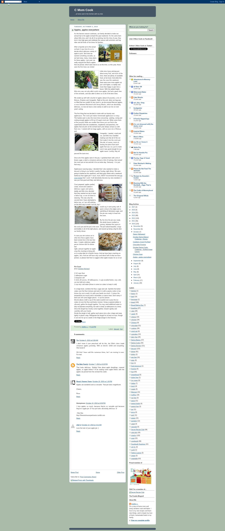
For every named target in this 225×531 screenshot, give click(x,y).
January (136, 283)
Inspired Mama (139, 131)
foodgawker (138, 108)
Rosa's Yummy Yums (84, 381)
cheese (133, 317)
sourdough (134, 441)
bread (133, 302)
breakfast (134, 308)
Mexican (134, 392)
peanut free (135, 406)
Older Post (120, 472)
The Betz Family (82, 364)
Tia (77, 340)
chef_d (78, 425)
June (135, 269)
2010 (133, 224)
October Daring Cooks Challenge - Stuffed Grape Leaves (142, 249)
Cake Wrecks (138, 97)
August (136, 263)
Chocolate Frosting (139, 245)
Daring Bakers (136, 340)
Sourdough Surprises (138, 444)
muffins (133, 395)
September (137, 261)
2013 (133, 215)
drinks (133, 354)
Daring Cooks (135, 343)
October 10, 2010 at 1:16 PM (102, 381)
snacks (133, 435)
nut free (133, 398)
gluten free (134, 377)
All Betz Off (138, 87)
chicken (133, 320)
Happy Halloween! (139, 234)
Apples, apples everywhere (142, 257)
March (135, 277)
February (136, 280)
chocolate (134, 325)
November (137, 229)
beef (132, 296)
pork (132, 415)
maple (133, 389)
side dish (134, 432)
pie (132, 409)
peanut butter (135, 403)
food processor (136, 366)
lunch (133, 386)
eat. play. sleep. (139, 103)
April (135, 275)
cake (132, 311)
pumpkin (134, 421)
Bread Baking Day (137, 305)
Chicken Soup (137, 254)
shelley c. (85, 327)
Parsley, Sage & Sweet (142, 158)
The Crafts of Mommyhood (143, 190)
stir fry (133, 447)
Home (72, 20)
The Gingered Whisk (141, 196)
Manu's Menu (138, 137)
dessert (116, 329)
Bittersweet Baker (140, 92)
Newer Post (75, 472)
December (137, 226)
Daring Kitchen (136, 346)
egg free (134, 357)
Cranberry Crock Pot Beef (141, 242)
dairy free (134, 337)
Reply (78, 358)
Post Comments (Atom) (88, 477)
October (136, 232)
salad (133, 424)
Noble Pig (137, 147)
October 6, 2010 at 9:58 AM (88, 340)
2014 (133, 212)
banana (133, 291)
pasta (133, 401)
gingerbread (135, 375)
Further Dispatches (140, 113)
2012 (133, 218)
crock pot (134, 331)
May (135, 272)
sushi (133, 450)
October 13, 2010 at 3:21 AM (91, 425)
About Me (81, 20)
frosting (133, 369)
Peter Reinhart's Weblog (142, 163)
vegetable (134, 458)
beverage (134, 299)
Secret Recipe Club (137, 429)
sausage (134, 427)
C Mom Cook (83, 10)
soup (132, 438)
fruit (121, 329)
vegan (133, 456)
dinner (133, 351)
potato (133, 418)
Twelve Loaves (136, 453)
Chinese (134, 323)
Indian (133, 383)
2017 (133, 207)
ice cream (134, 380)
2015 (133, 210)
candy (133, 314)
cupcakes (134, 334)
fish (132, 363)
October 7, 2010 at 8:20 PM (98, 364)
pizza (133, 412)
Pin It (83, 322)
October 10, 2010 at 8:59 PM (95, 403)
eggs (132, 360)
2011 (133, 221)
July (135, 266)
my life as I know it (140, 142)
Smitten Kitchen (83, 269)
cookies (133, 328)
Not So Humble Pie (140, 153)
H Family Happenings (141, 119)
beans (133, 294)
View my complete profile (140, 520)
